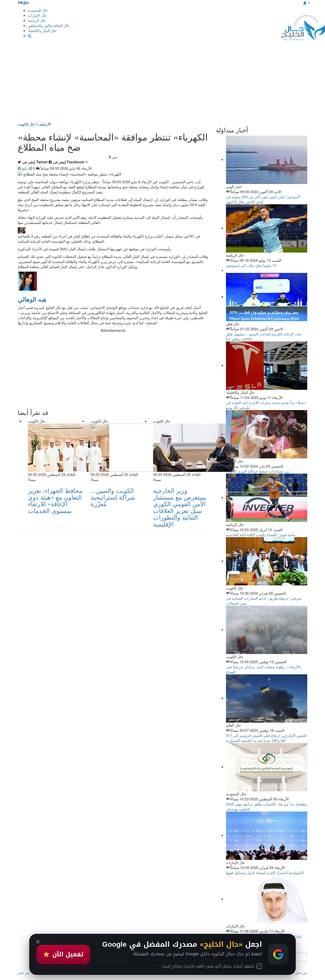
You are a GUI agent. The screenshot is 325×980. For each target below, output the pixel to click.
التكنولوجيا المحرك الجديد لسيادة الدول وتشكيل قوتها (265, 872)
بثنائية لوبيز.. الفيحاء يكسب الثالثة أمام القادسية (261, 534)
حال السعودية (38, 10)
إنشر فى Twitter (35, 161)
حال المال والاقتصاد (42, 30)
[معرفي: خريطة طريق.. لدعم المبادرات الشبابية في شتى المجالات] (266, 560)
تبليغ (25, 168)
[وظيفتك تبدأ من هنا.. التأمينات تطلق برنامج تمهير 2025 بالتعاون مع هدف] (266, 766)
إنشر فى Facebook (68, 161)
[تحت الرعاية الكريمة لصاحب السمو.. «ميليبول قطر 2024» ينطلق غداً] (266, 296)
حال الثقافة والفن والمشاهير (49, 25)
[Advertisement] (162, 83)
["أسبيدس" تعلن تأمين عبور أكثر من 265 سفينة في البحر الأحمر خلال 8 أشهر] (266, 159)
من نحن (301, 972)
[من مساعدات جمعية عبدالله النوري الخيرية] (266, 433)
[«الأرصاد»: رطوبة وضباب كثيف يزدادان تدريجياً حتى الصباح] (266, 629)
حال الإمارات (37, 15)
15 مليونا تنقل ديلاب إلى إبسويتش (251, 265)
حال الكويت (26, 124)
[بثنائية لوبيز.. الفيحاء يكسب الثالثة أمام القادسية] (266, 497)
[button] (306, 2)
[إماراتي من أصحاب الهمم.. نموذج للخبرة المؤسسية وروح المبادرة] (266, 898)
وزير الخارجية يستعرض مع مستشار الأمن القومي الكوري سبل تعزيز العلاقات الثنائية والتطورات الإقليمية (179, 507)
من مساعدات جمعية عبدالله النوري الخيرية (257, 471)
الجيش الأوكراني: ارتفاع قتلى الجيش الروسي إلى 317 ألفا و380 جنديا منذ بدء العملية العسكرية (266, 738)
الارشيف (44, 124)
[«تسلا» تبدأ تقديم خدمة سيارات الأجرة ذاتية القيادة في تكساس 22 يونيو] (266, 365)
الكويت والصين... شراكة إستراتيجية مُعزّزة (113, 497)
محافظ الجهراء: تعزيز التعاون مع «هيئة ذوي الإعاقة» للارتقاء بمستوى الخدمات (55, 500)
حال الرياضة (37, 20)
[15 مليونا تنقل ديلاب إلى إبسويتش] (266, 227)
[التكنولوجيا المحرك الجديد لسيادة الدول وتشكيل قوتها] (266, 835)
